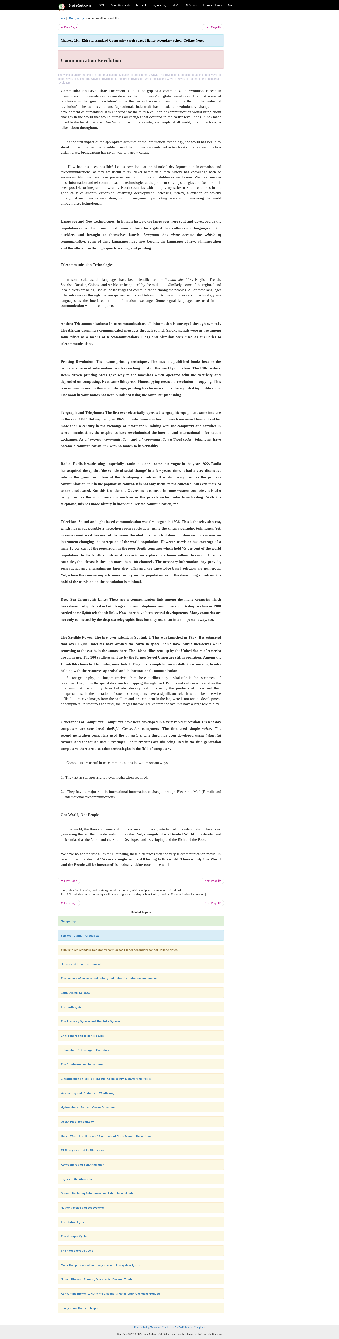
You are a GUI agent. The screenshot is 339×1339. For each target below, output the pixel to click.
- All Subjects (80, 935)
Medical (141, 5)
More (231, 5)
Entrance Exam (212, 5)
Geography (76, 18)
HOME (101, 5)
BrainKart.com (79, 5)
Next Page (211, 27)
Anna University (120, 5)
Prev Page (70, 27)
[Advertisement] (256, 75)
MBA (175, 5)
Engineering (159, 5)
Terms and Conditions (162, 1327)
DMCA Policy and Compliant (190, 1327)
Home (61, 18)
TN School (190, 5)
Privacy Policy (141, 1327)
